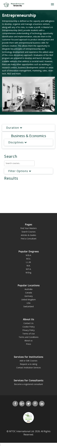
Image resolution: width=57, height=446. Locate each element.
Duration (13, 128)
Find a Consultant (28, 238)
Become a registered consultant (28, 384)
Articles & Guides (28, 235)
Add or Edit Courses (28, 360)
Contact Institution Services (28, 367)
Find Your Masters (28, 228)
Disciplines (16, 142)
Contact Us (28, 323)
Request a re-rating (28, 364)
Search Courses (29, 231)
